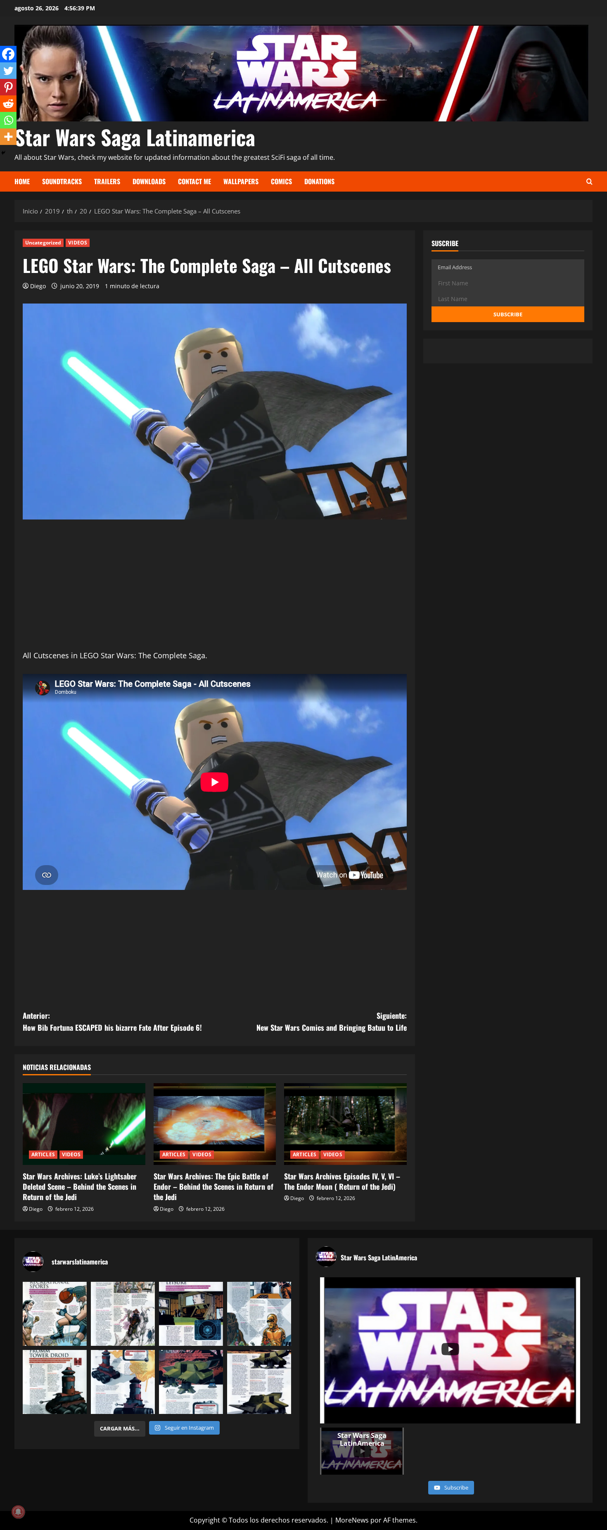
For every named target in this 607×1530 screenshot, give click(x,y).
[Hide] (3, 152)
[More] (8, 136)
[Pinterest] (8, 87)
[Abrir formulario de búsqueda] (589, 181)
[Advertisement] (215, 592)
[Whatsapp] (8, 120)
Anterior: (112, 1021)
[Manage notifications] (18, 1511)
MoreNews (352, 1520)
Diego (38, 286)
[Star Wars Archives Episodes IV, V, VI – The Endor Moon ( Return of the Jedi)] (345, 1124)
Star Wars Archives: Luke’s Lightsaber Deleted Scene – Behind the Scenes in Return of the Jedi (80, 1186)
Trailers (107, 181)
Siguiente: (331, 1021)
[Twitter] (8, 70)
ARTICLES (43, 1154)
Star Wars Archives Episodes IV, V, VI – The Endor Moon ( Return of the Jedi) (342, 1181)
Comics (281, 181)
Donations (319, 181)
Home (22, 181)
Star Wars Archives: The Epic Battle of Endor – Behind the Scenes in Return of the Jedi (213, 1186)
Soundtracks (62, 181)
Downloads (149, 181)
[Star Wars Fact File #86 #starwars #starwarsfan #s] (55, 1314)
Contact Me (194, 181)
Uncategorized (43, 242)
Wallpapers (240, 181)
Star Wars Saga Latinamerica (134, 136)
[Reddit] (8, 103)
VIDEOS (77, 242)
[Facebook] (8, 54)
